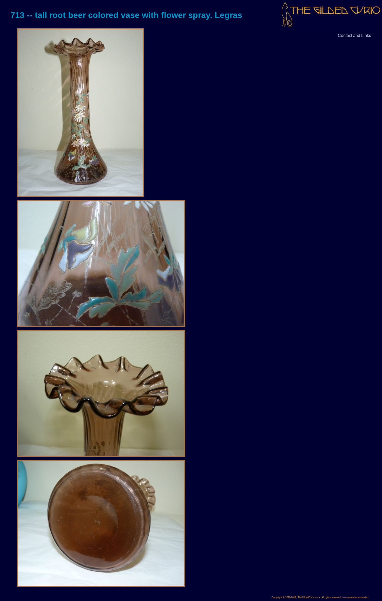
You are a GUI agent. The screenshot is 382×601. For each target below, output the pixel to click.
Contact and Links (354, 35)
